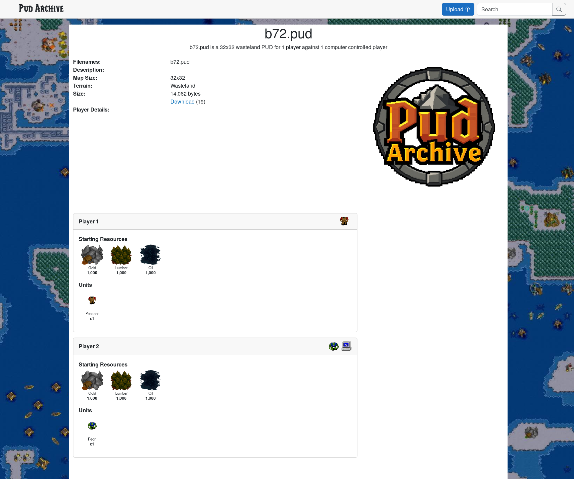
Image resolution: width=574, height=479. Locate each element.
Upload (455, 9)
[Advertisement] (215, 163)
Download (182, 101)
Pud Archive (41, 9)
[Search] (559, 9)
